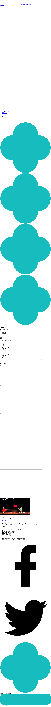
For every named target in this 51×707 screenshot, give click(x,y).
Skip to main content (3, 0)
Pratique (3, 116)
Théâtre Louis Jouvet (5, 111)
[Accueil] (2, 5)
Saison (3, 112)
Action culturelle (5, 115)
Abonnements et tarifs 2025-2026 (25, 4)
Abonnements (4, 113)
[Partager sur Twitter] (25, 641)
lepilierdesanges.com (5, 520)
